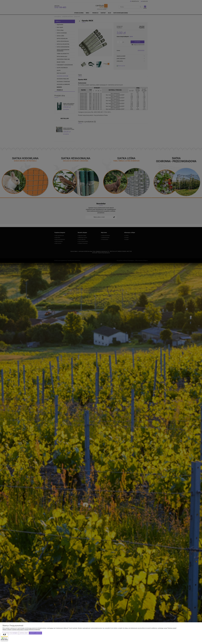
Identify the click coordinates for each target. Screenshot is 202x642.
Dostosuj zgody (24, 633)
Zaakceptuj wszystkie (35, 633)
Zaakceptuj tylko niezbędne (10, 633)
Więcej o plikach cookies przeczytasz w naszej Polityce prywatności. (21, 629)
